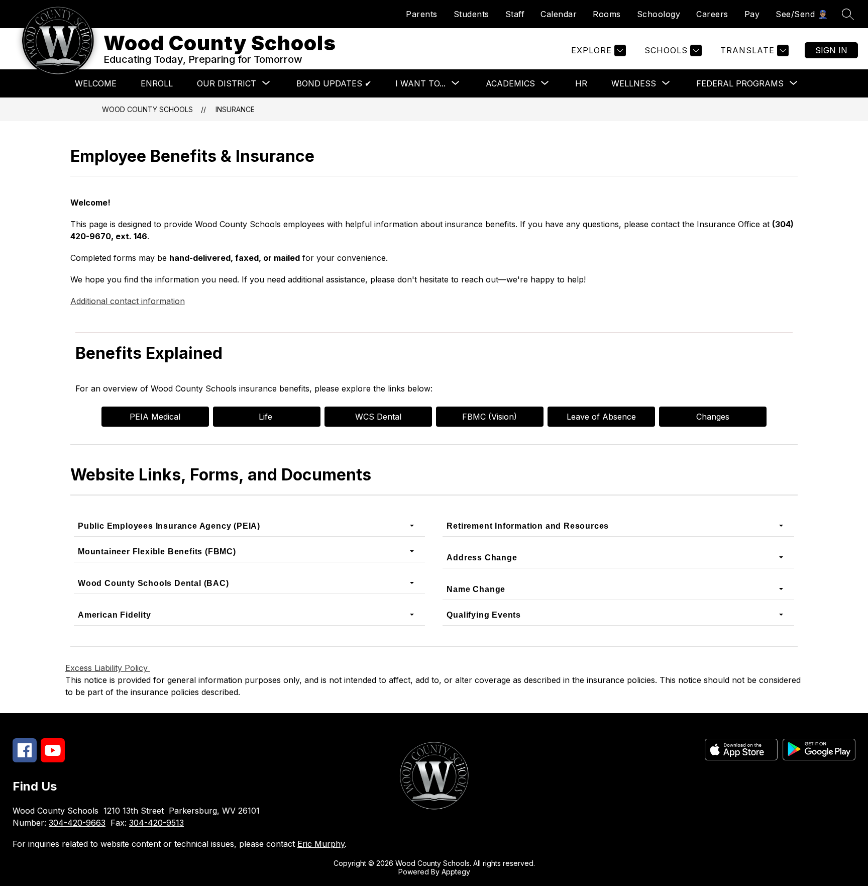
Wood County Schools (147, 109)
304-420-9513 (156, 823)
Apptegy (456, 871)
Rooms (607, 14)
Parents (422, 14)
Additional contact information (127, 301)
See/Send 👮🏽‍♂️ (802, 14)
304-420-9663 (77, 823)
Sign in (831, 50)
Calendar (558, 14)
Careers (712, 14)
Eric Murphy (321, 844)
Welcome (96, 83)
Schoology (659, 14)
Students (471, 14)
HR (581, 83)
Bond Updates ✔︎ (333, 83)
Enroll (157, 83)
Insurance (235, 109)
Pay (752, 14)
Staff (515, 14)
